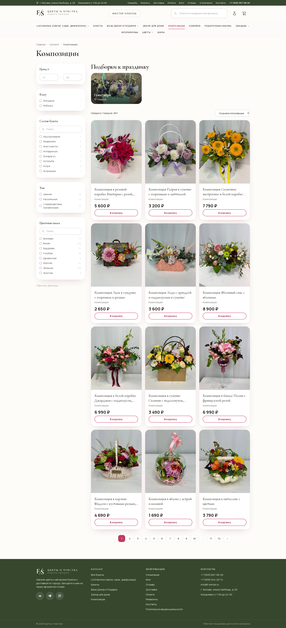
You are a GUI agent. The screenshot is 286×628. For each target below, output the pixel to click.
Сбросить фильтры (47, 285)
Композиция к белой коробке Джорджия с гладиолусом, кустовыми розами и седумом (115, 398)
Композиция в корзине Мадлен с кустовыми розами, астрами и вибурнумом (115, 501)
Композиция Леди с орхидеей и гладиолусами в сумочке (170, 295)
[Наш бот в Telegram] (50, 596)
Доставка (158, 2)
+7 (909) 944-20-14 (212, 579)
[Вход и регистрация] (234, 13)
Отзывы (192, 2)
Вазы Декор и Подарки (104, 589)
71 (211, 538)
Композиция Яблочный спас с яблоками (224, 295)
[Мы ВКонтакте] (40, 596)
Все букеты (97, 574)
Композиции (98, 599)
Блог (181, 2)
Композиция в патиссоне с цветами (221, 501)
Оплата (171, 2)
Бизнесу (145, 2)
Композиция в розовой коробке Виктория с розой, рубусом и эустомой (114, 192)
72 (219, 538)
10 (194, 538)
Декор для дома (100, 594)
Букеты (95, 584)
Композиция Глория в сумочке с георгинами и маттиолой (170, 191)
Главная (41, 44)
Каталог (54, 44)
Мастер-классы (125, 13)
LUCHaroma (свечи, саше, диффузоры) (113, 579)
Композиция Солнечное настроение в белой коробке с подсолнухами (224, 192)
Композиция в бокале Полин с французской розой (224, 398)
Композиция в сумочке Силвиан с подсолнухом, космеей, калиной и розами (168, 398)
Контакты (221, 2)
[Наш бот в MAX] (60, 596)
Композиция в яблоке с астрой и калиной (170, 501)
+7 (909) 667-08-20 (239, 2)
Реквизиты (152, 599)
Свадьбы (132, 2)
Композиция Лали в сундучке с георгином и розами (115, 295)
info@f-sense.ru (210, 584)
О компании (206, 2)
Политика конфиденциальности (164, 609)
